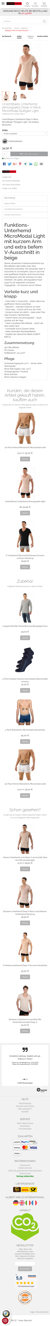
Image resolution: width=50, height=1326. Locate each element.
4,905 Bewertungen (25, 1083)
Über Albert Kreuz (25, 1123)
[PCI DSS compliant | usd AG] (25, 1297)
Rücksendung (25, 1103)
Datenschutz (25, 1173)
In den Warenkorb (30, 154)
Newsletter (25, 1126)
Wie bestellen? (25, 1109)
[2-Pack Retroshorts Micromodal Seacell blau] (25, 712)
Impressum (25, 1165)
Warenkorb (44, 6)
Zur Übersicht (6, 36)
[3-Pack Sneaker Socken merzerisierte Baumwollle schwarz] (25, 660)
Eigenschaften (9, 203)
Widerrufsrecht (25, 1168)
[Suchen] (45, 21)
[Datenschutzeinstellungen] (5, 1321)
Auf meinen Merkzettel (11, 181)
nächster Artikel (42, 36)
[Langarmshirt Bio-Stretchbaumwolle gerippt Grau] (25, 607)
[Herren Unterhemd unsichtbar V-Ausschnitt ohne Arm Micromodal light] (25, 838)
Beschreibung (9, 198)
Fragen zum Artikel (9, 188)
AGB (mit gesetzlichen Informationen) (25, 1171)
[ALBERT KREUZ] (14, 3)
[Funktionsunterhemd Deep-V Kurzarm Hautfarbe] (25, 946)
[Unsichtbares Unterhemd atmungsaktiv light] (25, 482)
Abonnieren (25, 1269)
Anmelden (27, 6)
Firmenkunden (25, 1129)
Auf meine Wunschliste (11, 185)
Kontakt (25, 1112)
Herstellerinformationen (13, 209)
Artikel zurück (19, 37)
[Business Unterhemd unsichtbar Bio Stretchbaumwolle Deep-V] (25, 1000)
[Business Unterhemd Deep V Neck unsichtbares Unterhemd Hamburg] (25, 892)
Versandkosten (42, 1312)
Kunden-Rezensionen (12, 215)
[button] (4, 164)
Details (25, 459)
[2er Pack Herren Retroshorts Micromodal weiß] (25, 428)
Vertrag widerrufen (25, 1176)
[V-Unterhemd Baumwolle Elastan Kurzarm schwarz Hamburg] (25, 536)
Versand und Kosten (25, 1106)
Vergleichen (6, 177)
